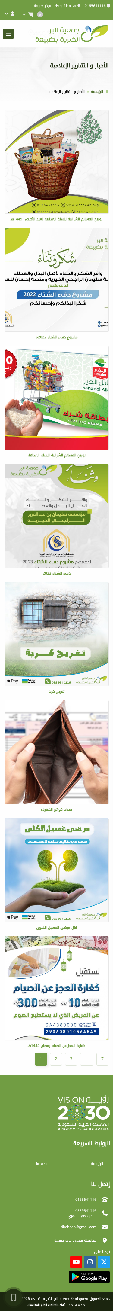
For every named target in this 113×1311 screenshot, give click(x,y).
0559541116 (85, 1210)
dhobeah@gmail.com (78, 1227)
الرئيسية (97, 91)
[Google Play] (89, 1277)
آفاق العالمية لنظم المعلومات (46, 1305)
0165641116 (95, 5)
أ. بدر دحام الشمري (82, 1216)
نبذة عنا (41, 1163)
